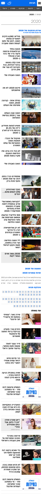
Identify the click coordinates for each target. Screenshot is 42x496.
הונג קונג (38, 283)
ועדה (9, 283)
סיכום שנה (17, 277)
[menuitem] (30, 8)
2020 (31, 15)
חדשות (30, 8)
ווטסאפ (15, 283)
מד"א (23, 277)
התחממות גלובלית (26, 283)
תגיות (32, 3)
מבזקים (21, 8)
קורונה (39, 277)
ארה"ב (28, 277)
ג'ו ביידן (12, 280)
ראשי (38, 8)
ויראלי (4, 8)
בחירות (26, 280)
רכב (6, 277)
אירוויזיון (38, 280)
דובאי (3, 280)
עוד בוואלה (36, 311)
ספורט (12, 8)
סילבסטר (33, 277)
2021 (3, 277)
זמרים (3, 283)
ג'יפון (7, 280)
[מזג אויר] (10, 3)
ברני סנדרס (19, 280)
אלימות (32, 280)
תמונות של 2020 (33, 269)
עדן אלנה (11, 277)
